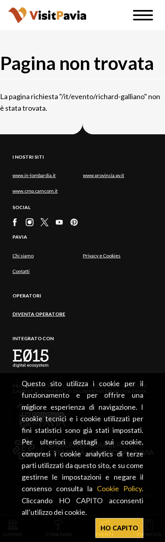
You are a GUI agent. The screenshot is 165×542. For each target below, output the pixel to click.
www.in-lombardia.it (34, 175)
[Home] (47, 15)
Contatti (21, 271)
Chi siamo (23, 256)
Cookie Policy (119, 488)
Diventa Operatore (38, 314)
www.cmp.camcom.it (35, 191)
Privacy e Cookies (102, 256)
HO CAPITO (120, 528)
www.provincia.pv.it (103, 175)
